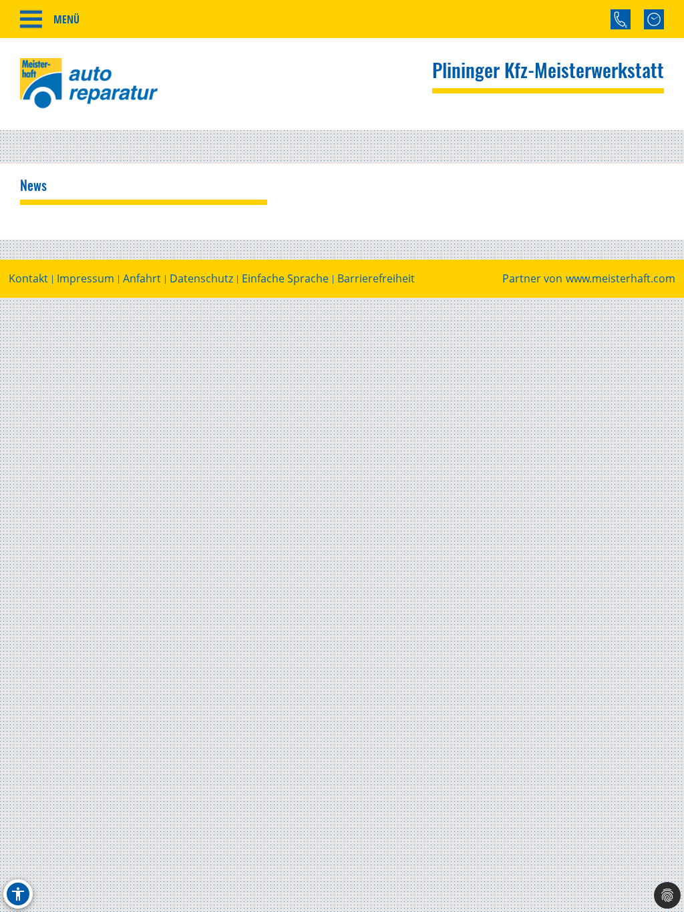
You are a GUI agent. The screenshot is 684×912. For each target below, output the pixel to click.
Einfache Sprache (285, 279)
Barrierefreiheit (376, 279)
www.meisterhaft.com (620, 279)
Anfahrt (142, 279)
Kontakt (28, 279)
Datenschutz (201, 279)
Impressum (85, 279)
